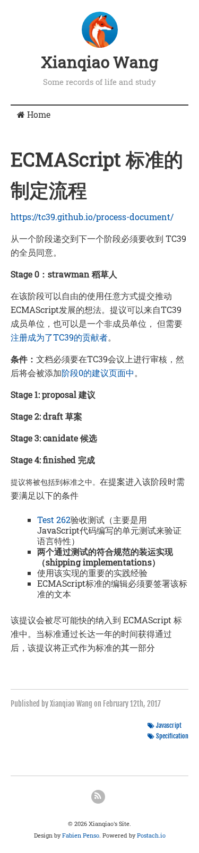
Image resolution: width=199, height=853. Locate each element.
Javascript (168, 725)
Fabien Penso (80, 835)
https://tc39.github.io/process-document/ (92, 216)
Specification (172, 736)
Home (37, 114)
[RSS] (98, 797)
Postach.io (151, 835)
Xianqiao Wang (99, 61)
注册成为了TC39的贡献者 (59, 337)
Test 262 (54, 519)
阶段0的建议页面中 (98, 372)
